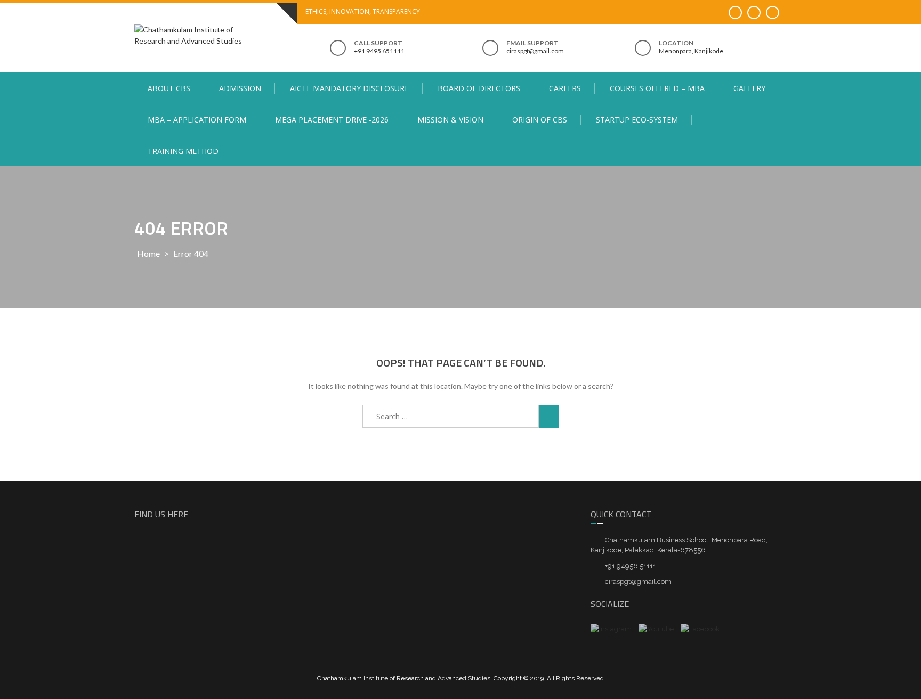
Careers (565, 88)
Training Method (183, 151)
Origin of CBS (539, 120)
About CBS (169, 88)
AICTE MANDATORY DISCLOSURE (349, 88)
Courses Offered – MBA (657, 88)
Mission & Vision (450, 120)
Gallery (749, 88)
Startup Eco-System (637, 120)
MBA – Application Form (197, 120)
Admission (240, 88)
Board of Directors (479, 88)
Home (148, 253)
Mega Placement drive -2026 (332, 120)
